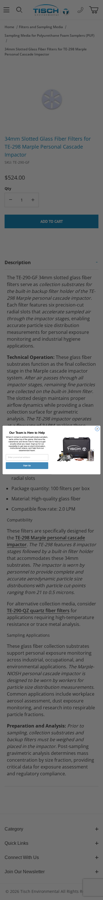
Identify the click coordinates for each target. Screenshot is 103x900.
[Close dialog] (97, 429)
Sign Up (27, 466)
